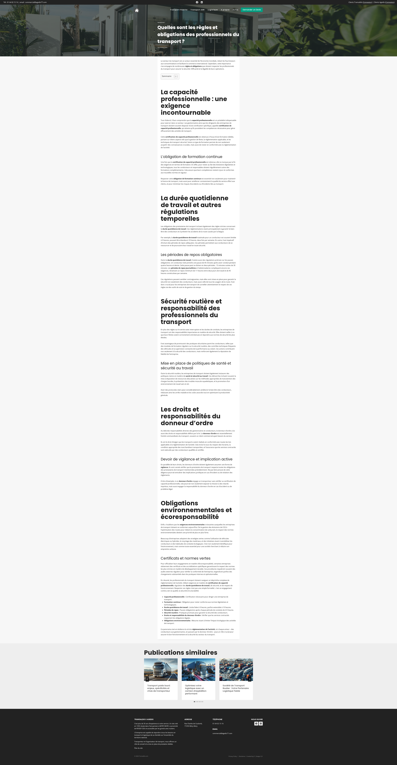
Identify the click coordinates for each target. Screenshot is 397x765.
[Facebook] (197, 2)
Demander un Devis (252, 9)
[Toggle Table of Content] (174, 76)
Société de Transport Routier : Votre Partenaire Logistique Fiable (236, 688)
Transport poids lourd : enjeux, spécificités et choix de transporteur (159, 688)
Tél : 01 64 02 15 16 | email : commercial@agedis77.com (25, 2)
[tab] (194, 701)
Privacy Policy (233, 756)
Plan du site (138, 748)
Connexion (367, 2)
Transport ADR (198, 10)
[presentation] (161, 669)
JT (254, 756)
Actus (235, 10)
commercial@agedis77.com (222, 733)
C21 (261, 756)
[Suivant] (249, 679)
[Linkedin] (201, 2)
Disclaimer (242, 756)
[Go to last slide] (147, 679)
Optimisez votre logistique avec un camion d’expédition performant (195, 689)
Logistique (213, 10)
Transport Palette (179, 10)
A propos (225, 10)
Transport (161, 22)
